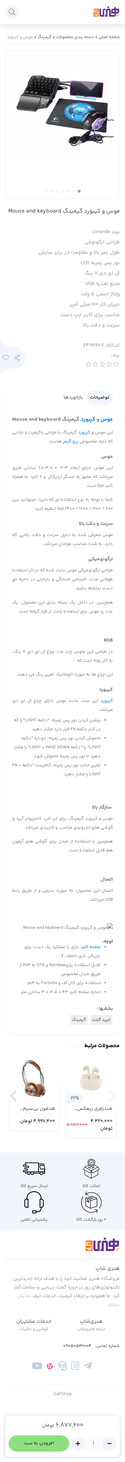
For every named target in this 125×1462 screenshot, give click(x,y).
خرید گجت (101, 1020)
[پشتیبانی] (62, 1367)
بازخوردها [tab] (73, 397)
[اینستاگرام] (75, 1367)
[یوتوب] (37, 1367)
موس (106, 419)
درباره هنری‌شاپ (91, 1329)
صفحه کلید (90, 947)
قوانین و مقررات (33, 1329)
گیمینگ (45, 37)
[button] (13, 1096)
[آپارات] (50, 1367)
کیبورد (88, 419)
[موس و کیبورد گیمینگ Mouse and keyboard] (62, 1248)
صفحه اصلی (109, 37)
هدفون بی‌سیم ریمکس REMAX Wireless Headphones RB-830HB (37, 1109)
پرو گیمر (71, 441)
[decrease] (109, 1444)
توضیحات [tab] (99, 397)
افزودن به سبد (39, 1443)
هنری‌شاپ (91, 1322)
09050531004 (77, 1346)
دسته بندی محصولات (75, 37)
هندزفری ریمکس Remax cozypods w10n (94, 1109)
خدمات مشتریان (33, 1322)
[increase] (78, 1444)
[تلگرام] (87, 1367)
